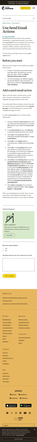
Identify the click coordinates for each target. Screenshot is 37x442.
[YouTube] (25, 413)
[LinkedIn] (20, 413)
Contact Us (5, 373)
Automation (16, 23)
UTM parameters (23, 167)
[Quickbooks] (14, 398)
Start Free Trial (25, 8)
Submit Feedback (9, 276)
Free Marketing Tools (23, 322)
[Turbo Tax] (13, 395)
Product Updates (7, 322)
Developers (21, 340)
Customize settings (18, 438)
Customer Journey (7, 300)
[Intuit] (18, 391)
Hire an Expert (6, 376)
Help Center (6, 23)
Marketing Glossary (23, 325)
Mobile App (5, 341)
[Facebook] (7, 413)
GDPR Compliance (7, 333)
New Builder (18, 188)
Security (5, 336)
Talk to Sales (6, 381)
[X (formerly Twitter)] (12, 413)
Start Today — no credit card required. (18, 3)
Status (4, 338)
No (6, 250)
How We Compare (7, 330)
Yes (6, 248)
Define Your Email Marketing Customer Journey (15, 297)
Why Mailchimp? (7, 319)
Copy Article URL (9, 36)
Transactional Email (7, 328)
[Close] (34, 429)
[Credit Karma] (23, 395)
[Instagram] (16, 413)
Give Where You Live (8, 358)
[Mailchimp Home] (7, 8)
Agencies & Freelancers (24, 337)
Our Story (5, 352)
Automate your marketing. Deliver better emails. (15, 303)
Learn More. (9, 235)
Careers (5, 361)
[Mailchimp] (23, 398)
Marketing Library (23, 319)
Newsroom (5, 355)
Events (20, 343)
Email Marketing (7, 325)
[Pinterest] (30, 413)
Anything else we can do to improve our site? (17, 255)
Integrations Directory (24, 328)
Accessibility (6, 363)
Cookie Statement (20, 435)
